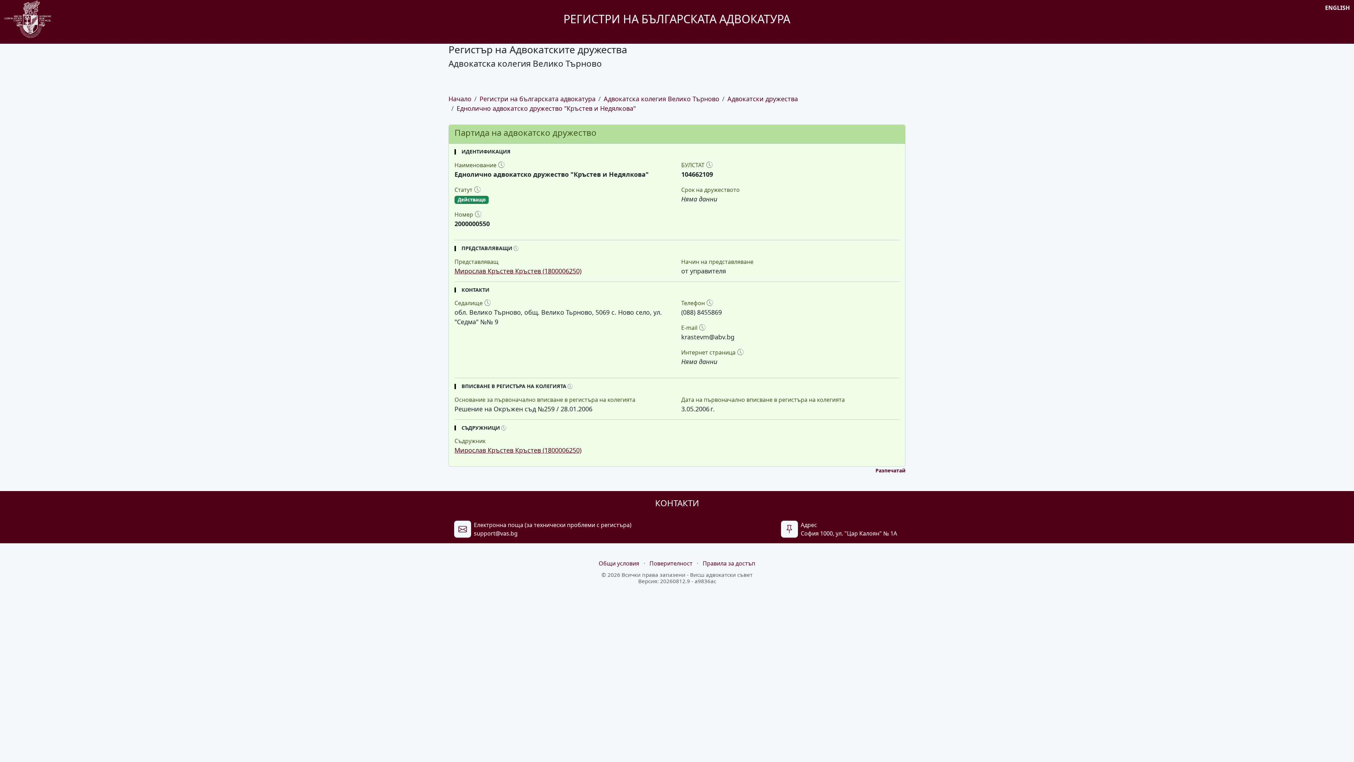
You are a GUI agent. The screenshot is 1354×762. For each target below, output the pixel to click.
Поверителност (671, 563)
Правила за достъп (729, 563)
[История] (501, 165)
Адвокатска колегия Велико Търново (661, 99)
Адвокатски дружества (762, 99)
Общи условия (619, 563)
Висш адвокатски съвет (721, 574)
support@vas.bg (496, 533)
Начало (460, 99)
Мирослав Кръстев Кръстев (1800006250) (518, 271)
